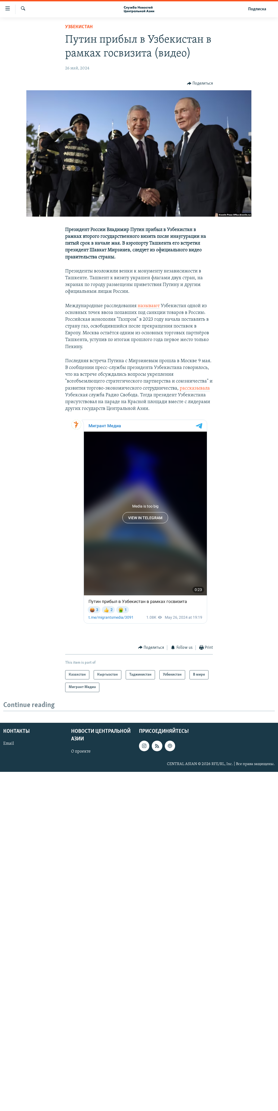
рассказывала (195, 388)
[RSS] (157, 746)
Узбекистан (79, 27)
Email (8, 744)
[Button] (200, 83)
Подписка (257, 9)
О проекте (81, 751)
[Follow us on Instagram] (144, 746)
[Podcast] (170, 746)
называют (149, 306)
